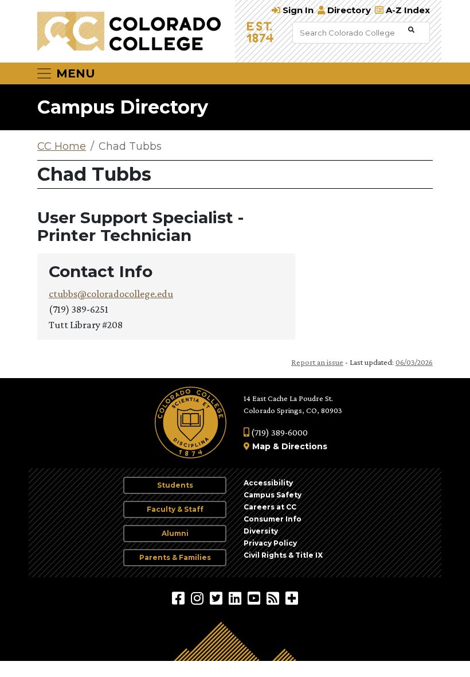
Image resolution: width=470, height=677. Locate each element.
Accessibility (268, 482)
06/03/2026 (414, 362)
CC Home (61, 146)
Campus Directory (122, 107)
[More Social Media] (292, 598)
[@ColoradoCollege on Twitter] (217, 598)
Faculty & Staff (175, 509)
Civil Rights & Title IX (283, 555)
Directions (304, 446)
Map (261, 446)
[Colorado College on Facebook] (179, 598)
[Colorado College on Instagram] (198, 598)
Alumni (175, 533)
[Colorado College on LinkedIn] (236, 598)
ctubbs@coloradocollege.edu (111, 293)
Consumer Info (272, 519)
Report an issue (317, 362)
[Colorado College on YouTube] (255, 598)
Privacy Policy (270, 543)
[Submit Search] (411, 30)
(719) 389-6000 (278, 432)
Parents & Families (175, 557)
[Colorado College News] (274, 598)
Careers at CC (270, 507)
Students (175, 485)
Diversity (261, 531)
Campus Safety (272, 495)
